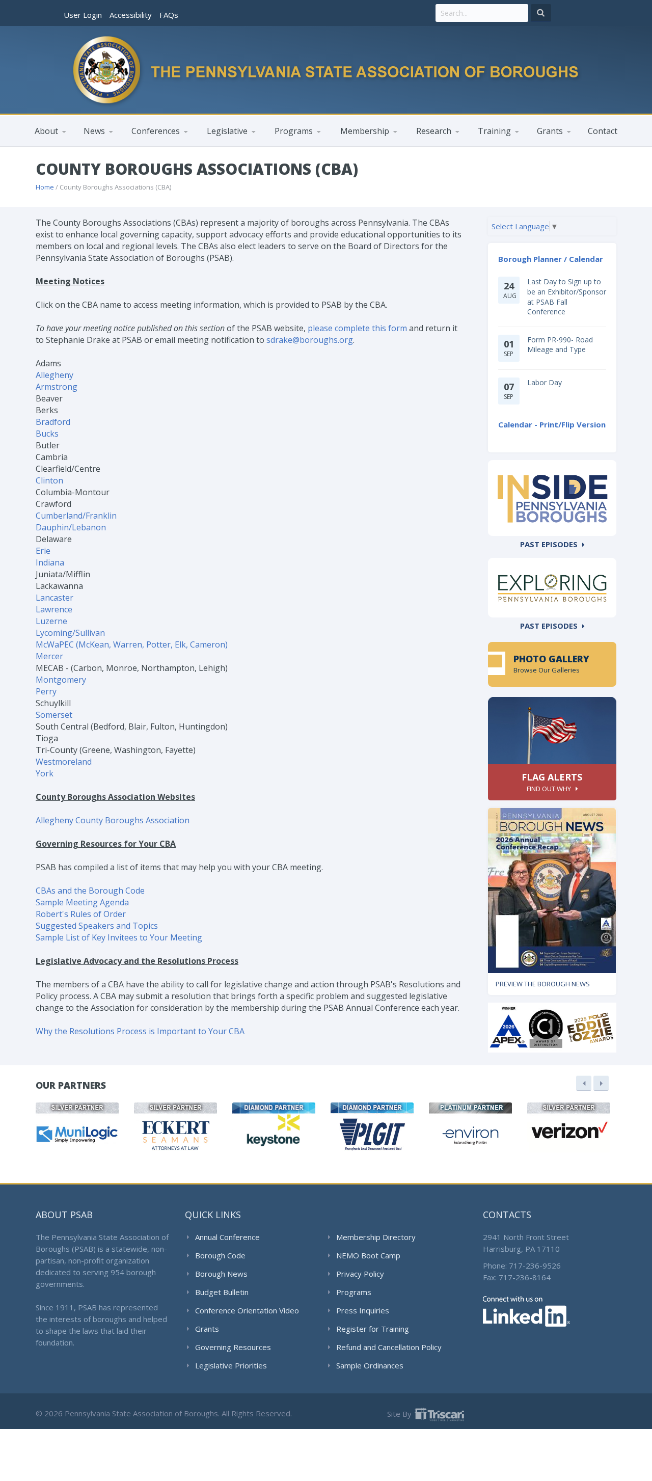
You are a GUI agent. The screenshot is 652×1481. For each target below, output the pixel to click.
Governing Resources (233, 1347)
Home (45, 187)
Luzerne (51, 621)
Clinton (49, 480)
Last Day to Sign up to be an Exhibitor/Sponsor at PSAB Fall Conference (566, 296)
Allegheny (54, 375)
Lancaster (54, 597)
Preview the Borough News (543, 983)
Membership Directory (376, 1237)
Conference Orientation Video (247, 1310)
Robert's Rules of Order (81, 914)
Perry (46, 691)
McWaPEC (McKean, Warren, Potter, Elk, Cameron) (132, 644)
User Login (83, 15)
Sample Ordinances (369, 1365)
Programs (353, 1292)
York (44, 773)
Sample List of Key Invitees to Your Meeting (119, 937)
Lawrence (54, 609)
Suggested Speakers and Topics (97, 925)
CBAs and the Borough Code (90, 890)
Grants (207, 1329)
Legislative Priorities (231, 1365)
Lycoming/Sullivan (70, 632)
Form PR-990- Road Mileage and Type (560, 345)
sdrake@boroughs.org (309, 339)
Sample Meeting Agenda (82, 902)
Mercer (49, 656)
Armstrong (56, 386)
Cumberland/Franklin (76, 515)
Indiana (50, 562)
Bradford (53, 421)
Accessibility (131, 15)
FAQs (168, 15)
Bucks (47, 433)
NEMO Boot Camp (368, 1255)
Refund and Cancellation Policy (389, 1347)
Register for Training (372, 1329)
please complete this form (357, 328)
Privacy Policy (360, 1274)
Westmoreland (64, 761)
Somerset (54, 714)
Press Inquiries (362, 1310)
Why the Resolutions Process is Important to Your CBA (140, 1031)
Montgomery (61, 679)
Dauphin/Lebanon (71, 527)
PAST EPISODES (549, 544)
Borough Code (220, 1255)
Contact (602, 131)
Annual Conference (227, 1237)
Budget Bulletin (222, 1292)
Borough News (221, 1274)
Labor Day (544, 382)
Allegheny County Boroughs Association (112, 820)
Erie (43, 550)
